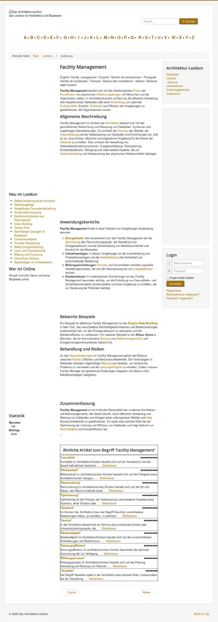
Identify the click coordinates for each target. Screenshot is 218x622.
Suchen (190, 21)
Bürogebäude (74, 238)
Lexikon (171, 78)
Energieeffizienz (143, 269)
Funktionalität (68, 106)
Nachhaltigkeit (68, 429)
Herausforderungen (81, 355)
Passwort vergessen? (179, 298)
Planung (122, 131)
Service (66, 520)
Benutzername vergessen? (182, 294)
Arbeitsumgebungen (108, 94)
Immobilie (68, 457)
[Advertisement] (32, 125)
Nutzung (105, 338)
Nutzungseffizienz (73, 545)
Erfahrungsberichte (178, 90)
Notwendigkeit (70, 533)
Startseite (172, 74)
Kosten (76, 359)
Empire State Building (142, 323)
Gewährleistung (109, 257)
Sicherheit (96, 106)
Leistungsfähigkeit (111, 367)
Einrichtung (118, 102)
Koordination (67, 94)
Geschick (67, 508)
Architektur (112, 123)
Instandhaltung (69, 134)
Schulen (102, 265)
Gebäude (65, 142)
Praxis (137, 90)
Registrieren (174, 290)
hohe (149, 417)
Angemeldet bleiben (182, 278)
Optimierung (72, 242)
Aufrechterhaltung (71, 154)
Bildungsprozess (72, 558)
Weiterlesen (109, 465)
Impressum (173, 93)
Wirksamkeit (69, 470)
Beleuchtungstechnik (129, 338)
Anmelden (175, 284)
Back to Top (201, 614)
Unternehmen (174, 86)
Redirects (173, 82)
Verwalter (67, 570)
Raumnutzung (70, 482)
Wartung (106, 363)
